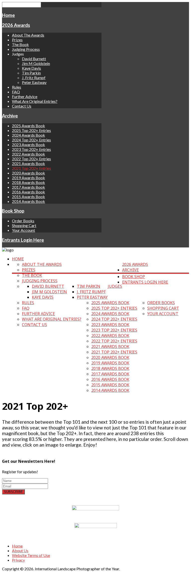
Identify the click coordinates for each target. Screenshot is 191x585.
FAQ (16, 91)
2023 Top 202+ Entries (31, 149)
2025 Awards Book (28, 125)
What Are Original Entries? (34, 101)
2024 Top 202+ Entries (31, 139)
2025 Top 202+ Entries (31, 130)
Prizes (17, 39)
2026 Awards (16, 25)
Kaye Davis (31, 68)
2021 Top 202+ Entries (31, 168)
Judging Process (26, 49)
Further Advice (24, 96)
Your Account (23, 230)
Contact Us (21, 106)
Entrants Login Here (23, 240)
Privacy (18, 560)
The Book (20, 44)
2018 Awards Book (28, 182)
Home (8, 15)
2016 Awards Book (28, 191)
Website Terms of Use (31, 555)
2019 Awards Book (28, 177)
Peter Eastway (34, 82)
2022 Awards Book (28, 154)
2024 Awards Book (28, 135)
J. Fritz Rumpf (34, 77)
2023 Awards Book (28, 144)
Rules (16, 87)
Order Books (23, 220)
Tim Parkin (31, 72)
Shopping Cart (24, 225)
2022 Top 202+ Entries (31, 158)
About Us (20, 550)
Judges (115, 286)
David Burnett (34, 58)
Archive (10, 115)
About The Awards (28, 35)
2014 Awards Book (28, 201)
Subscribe (13, 492)
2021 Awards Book (28, 163)
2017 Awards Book (28, 187)
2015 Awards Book (28, 196)
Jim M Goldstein (36, 63)
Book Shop (13, 211)
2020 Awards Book (28, 173)
